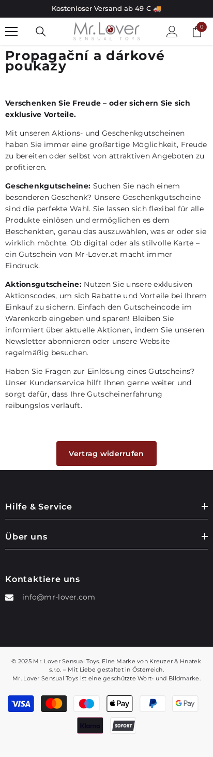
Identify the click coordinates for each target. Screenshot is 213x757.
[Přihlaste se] (172, 31)
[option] (106, 9)
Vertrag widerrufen (106, 453)
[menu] (11, 31)
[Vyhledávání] (41, 31)
